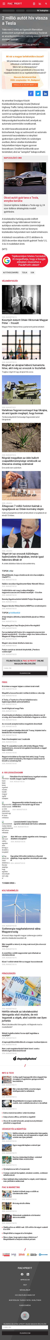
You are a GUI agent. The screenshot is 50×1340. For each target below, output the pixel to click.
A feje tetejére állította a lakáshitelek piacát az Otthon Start (23, 618)
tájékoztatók (25, 1300)
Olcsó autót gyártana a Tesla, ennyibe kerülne (21, 199)
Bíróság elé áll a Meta (21, 1203)
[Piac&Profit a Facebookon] (22, 1274)
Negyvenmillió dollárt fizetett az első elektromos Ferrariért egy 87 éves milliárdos (27, 805)
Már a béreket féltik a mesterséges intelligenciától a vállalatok (27, 1090)
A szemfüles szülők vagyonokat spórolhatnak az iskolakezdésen (21, 954)
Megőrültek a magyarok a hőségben (17, 1233)
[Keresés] (46, 3)
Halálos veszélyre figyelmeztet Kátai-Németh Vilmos (23, 584)
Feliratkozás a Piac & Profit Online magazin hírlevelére (25, 1324)
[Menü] (4, 3)
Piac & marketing (11, 1187)
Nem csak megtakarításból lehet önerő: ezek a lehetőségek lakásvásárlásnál (20, 1050)
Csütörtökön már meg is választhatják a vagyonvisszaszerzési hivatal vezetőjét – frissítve (22, 591)
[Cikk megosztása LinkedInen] (45, 93)
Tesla (24, 273)
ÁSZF (25, 1285)
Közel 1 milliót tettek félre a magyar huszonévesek (22, 962)
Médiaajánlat (25, 1290)
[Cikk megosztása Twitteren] (38, 93)
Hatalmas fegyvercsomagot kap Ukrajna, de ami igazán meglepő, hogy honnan (24, 412)
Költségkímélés (10, 890)
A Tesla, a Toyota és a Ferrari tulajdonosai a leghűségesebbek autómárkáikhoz (19, 701)
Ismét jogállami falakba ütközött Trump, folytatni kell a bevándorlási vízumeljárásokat (24, 731)
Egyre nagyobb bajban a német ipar (27, 1145)
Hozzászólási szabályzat (25, 1295)
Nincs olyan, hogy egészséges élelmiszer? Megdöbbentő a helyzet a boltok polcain (20, 1238)
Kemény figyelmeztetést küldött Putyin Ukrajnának (22, 599)
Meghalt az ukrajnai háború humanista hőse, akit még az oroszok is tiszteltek (24, 367)
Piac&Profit (32, 44)
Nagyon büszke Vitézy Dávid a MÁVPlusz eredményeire (24, 606)
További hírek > (9, 883)
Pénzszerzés (9, 973)
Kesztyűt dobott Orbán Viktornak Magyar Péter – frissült (25, 322)
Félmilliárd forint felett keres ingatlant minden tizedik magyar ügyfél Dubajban (28, 778)
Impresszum (25, 1280)
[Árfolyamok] (40, 4)
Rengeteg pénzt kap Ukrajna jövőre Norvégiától (21, 625)
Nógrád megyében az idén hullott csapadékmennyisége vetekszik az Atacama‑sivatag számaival (21, 460)
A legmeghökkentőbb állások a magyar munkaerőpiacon (25, 1042)
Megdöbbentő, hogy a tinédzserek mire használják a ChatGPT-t (23, 576)
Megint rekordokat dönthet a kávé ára (17, 643)
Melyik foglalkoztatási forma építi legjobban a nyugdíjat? (20, 1034)
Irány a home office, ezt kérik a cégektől (19, 1117)
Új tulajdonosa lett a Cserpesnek (16, 1169)
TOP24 (7, 571)
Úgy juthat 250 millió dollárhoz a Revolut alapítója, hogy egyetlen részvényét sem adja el (28, 858)
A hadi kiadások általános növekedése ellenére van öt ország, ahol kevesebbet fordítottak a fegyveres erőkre (24, 716)
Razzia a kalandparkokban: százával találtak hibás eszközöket (27, 1158)
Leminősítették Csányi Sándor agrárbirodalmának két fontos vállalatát (30, 823)
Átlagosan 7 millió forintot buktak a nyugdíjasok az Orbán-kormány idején (23, 508)
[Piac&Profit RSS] (28, 1274)
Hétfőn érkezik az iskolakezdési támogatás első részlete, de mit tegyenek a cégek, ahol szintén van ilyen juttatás (24, 1016)
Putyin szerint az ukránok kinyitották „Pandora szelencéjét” (21, 651)
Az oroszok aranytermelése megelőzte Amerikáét (22, 724)
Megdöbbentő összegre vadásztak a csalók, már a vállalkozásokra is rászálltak (30, 1102)
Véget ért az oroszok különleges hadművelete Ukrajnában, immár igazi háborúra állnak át (23, 556)
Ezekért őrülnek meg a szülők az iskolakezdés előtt (26, 1192)
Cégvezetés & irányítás (14, 1129)
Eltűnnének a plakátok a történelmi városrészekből (26, 1216)
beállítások (36, 1300)
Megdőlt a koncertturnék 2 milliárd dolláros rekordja (23, 693)
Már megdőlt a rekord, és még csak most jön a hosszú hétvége (24, 945)
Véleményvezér (10, 281)
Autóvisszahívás (10, 273)
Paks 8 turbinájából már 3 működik (16, 739)
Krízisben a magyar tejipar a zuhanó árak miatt (21, 686)
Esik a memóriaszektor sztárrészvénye (19, 1113)
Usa (32, 273)
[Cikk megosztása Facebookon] (30, 93)
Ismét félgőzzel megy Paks (13, 708)
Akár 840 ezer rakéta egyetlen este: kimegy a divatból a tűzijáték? (29, 838)
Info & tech (8, 1073)
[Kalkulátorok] (34, 3)
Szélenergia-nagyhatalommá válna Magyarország (21, 930)
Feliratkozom (25, 673)
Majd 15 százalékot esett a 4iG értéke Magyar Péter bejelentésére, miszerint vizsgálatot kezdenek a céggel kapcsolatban (24, 748)
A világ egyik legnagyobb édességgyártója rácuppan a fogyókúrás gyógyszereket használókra (30, 1079)
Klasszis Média (25, 1305)
